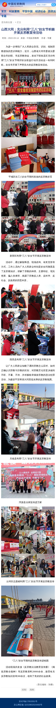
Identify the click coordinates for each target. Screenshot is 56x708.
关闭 (32, 690)
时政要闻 (14, 11)
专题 (3, 16)
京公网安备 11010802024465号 (28, 705)
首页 (3, 11)
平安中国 (27, 11)
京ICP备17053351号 (28, 701)
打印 (24, 690)
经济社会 (40, 11)
